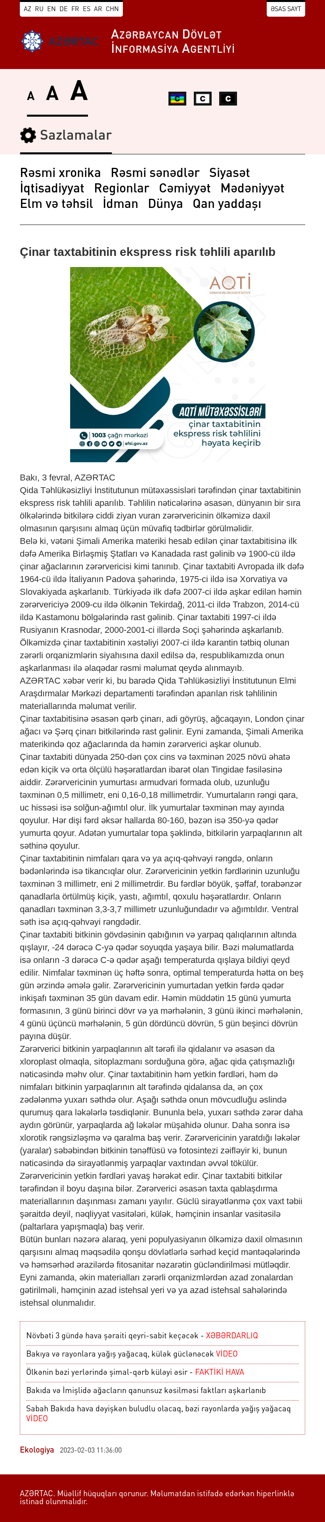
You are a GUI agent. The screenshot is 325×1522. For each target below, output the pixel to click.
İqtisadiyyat (52, 189)
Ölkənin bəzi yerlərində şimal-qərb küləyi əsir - (135, 1373)
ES (86, 9)
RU (39, 9)
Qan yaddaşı (227, 204)
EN (51, 9)
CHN (112, 9)
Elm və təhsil (56, 204)
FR (75, 9)
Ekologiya (37, 1451)
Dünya (165, 204)
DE (63, 9)
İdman (120, 204)
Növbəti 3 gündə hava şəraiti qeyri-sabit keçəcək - (142, 1336)
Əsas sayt (286, 9)
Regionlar (121, 189)
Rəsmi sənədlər (155, 173)
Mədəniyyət (252, 189)
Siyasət (229, 173)
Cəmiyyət (185, 189)
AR (98, 9)
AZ (27, 9)
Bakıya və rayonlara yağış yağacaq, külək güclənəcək (132, 1355)
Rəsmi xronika (60, 173)
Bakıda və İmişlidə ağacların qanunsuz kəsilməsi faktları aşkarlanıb (146, 1391)
